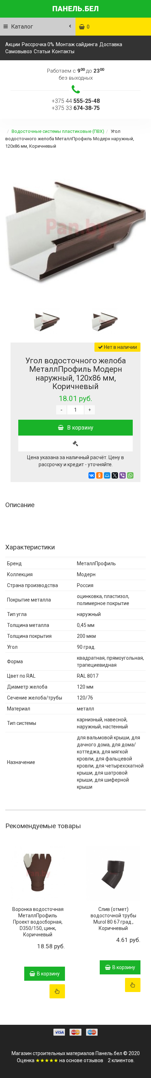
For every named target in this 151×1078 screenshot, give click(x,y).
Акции (12, 44)
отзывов (93, 1060)
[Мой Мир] (107, 475)
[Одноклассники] (99, 475)
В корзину (80, 427)
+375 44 (76, 101)
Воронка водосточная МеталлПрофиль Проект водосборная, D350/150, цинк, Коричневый (38, 921)
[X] (115, 475)
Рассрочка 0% (38, 44)
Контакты (63, 51)
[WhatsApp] (130, 475)
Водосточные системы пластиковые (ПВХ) (58, 131)
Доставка (110, 44)
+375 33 (76, 108)
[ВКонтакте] (91, 475)
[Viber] (122, 475)
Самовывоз (18, 51)
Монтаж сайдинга (77, 44)
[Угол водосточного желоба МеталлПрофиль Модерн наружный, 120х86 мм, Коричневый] (75, 227)
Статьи (42, 51)
